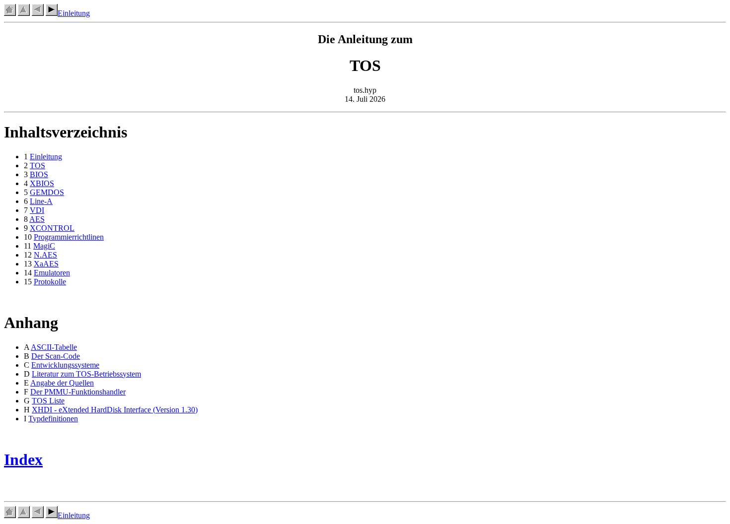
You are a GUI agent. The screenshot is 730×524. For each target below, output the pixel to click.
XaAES (46, 264)
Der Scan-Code (55, 356)
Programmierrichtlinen (69, 237)
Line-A (41, 201)
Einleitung (74, 13)
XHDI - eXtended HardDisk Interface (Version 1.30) (115, 409)
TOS (37, 165)
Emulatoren (52, 272)
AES (37, 219)
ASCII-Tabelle (54, 347)
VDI (37, 210)
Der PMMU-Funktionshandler (78, 392)
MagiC (44, 246)
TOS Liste (48, 400)
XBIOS (42, 183)
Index (23, 459)
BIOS (39, 174)
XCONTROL (52, 228)
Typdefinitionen (53, 418)
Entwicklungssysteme (65, 365)
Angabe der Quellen (62, 383)
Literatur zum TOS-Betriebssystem (86, 374)
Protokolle (50, 281)
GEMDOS (47, 192)
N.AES (45, 255)
